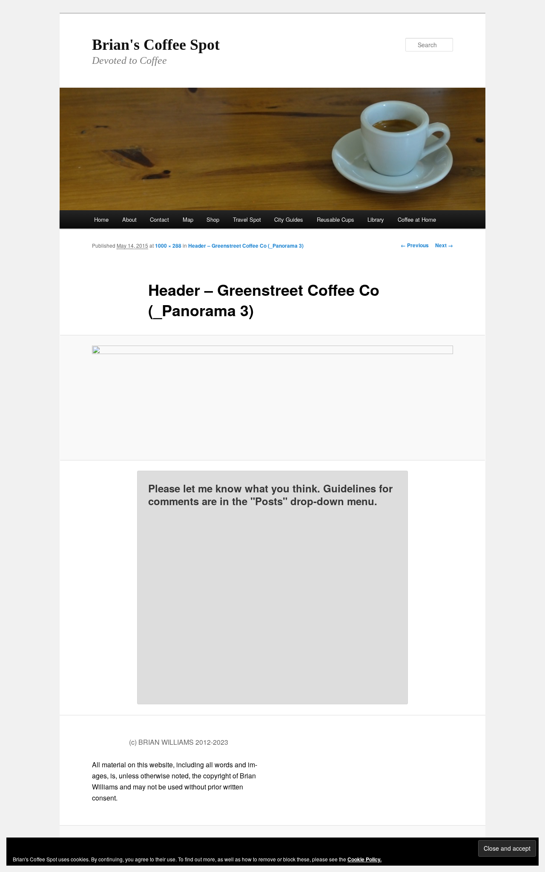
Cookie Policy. (364, 859)
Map (188, 219)
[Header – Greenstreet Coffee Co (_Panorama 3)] (272, 397)
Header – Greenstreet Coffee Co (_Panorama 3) (246, 245)
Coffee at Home (417, 219)
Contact (159, 219)
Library (375, 219)
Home (101, 219)
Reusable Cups (335, 219)
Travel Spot (247, 219)
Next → (444, 245)
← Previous (415, 245)
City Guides (288, 219)
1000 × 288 (168, 245)
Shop (213, 219)
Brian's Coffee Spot (156, 44)
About (129, 219)
